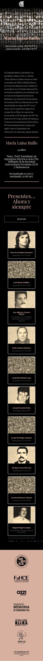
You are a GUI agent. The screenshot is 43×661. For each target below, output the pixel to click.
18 (28, 541)
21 (38, 541)
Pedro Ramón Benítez (21, 348)
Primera (11, 541)
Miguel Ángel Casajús (21, 527)
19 (31, 541)
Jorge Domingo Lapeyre (21, 438)
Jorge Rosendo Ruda (21, 408)
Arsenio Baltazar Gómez (21, 497)
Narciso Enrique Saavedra (21, 252)
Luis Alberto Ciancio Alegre (21, 313)
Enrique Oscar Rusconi (21, 468)
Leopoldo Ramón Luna (21, 378)
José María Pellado (21, 282)
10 (22, 541)
